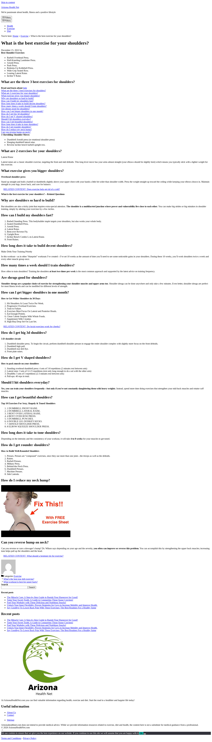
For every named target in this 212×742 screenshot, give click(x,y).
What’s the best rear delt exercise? (18, 579)
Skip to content (8, 2)
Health (10, 26)
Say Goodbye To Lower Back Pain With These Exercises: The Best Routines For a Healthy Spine (51, 608)
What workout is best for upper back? (20, 582)
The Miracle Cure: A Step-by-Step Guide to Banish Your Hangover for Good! (42, 597)
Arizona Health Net (10, 7)
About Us (11, 712)
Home (15, 36)
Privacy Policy (29, 738)
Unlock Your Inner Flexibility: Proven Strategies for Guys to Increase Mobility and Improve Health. (52, 605)
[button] (2, 730)
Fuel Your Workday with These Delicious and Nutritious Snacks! (36, 602)
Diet (9, 31)
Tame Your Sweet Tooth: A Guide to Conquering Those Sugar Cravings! (40, 600)
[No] (145, 733)
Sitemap (10, 720)
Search (32, 587)
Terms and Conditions (11, 738)
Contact (10, 715)
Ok (141, 733)
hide (25, 88)
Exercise (11, 28)
